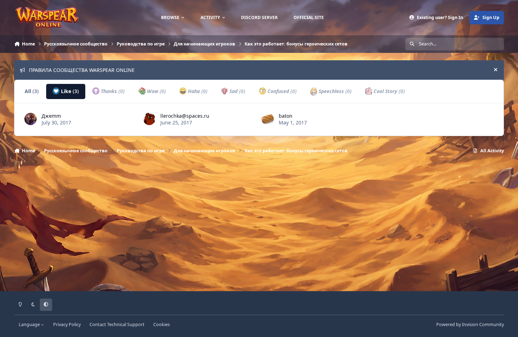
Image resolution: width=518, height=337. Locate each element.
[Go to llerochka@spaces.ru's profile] (149, 119)
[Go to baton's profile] (267, 119)
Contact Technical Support (117, 324)
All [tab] (32, 91)
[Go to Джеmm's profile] (30, 119)
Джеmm (51, 115)
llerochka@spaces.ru (184, 115)
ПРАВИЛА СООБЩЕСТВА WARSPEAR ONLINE (82, 70)
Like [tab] (69, 91)
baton (285, 115)
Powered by (470, 324)
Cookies (161, 324)
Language (30, 324)
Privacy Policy (67, 324)
